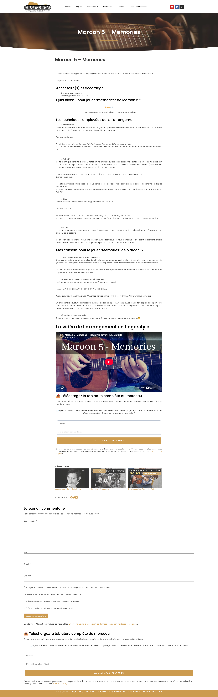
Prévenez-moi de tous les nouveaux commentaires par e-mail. (52, 601)
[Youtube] (172, 7)
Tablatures (91, 6)
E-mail (27, 564)
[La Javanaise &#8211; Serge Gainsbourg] (72, 478)
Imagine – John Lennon (100, 489)
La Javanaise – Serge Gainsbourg (68, 489)
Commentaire (30, 521)
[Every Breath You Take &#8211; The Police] (145, 478)
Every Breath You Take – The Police (142, 489)
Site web (27, 576)
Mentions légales (98, 691)
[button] (71, 497)
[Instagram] (182, 7)
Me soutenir (157, 691)
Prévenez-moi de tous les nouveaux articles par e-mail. (49, 608)
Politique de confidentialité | (139, 691)
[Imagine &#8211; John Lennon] (108, 478)
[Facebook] (177, 7)
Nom (26, 552)
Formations (107, 6)
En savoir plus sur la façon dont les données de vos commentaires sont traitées (103, 624)
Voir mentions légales (61, 683)
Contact (121, 6)
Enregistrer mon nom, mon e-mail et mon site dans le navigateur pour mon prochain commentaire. (68, 587)
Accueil (68, 6)
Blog (77, 6)
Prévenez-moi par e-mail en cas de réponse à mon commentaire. (53, 594)
